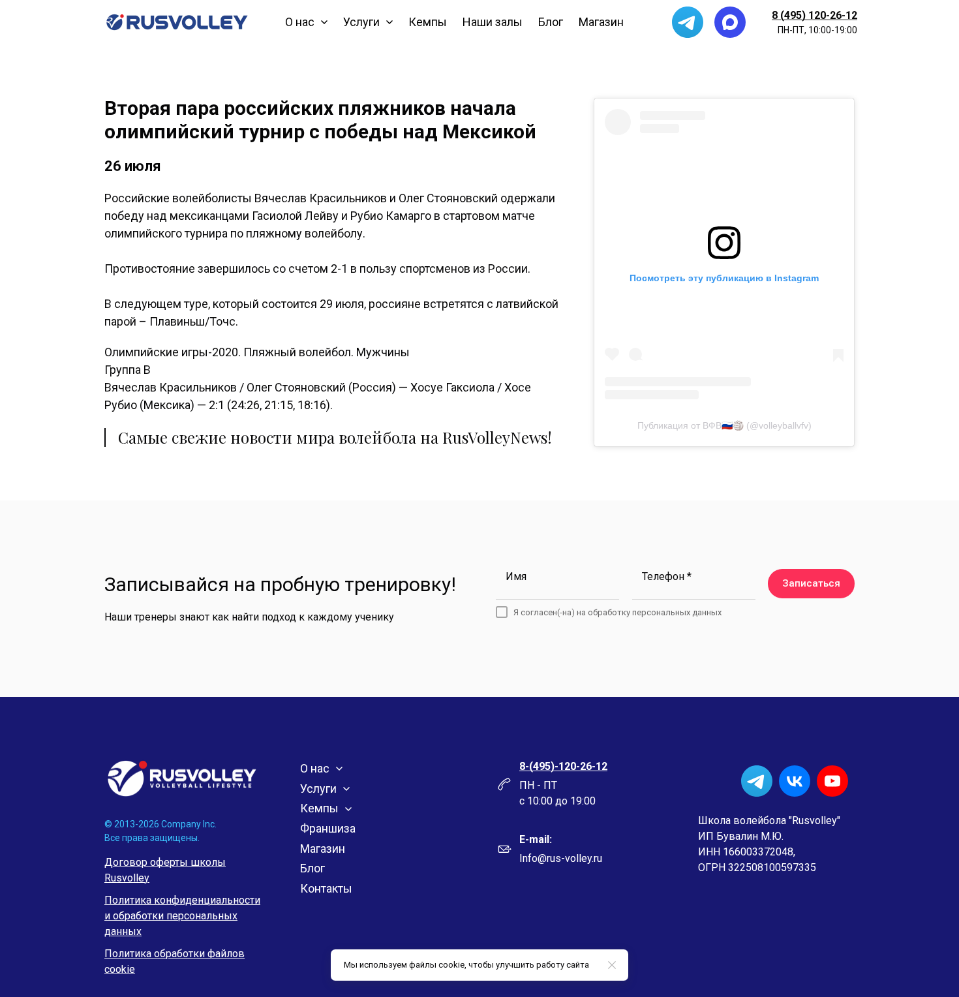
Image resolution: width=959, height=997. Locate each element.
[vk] (794, 781)
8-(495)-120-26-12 (563, 766)
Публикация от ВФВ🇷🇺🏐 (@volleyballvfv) (724, 425)
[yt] (832, 781)
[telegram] (687, 22)
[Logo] (177, 22)
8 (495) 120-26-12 (814, 15)
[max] (730, 22)
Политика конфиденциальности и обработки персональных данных (182, 916)
